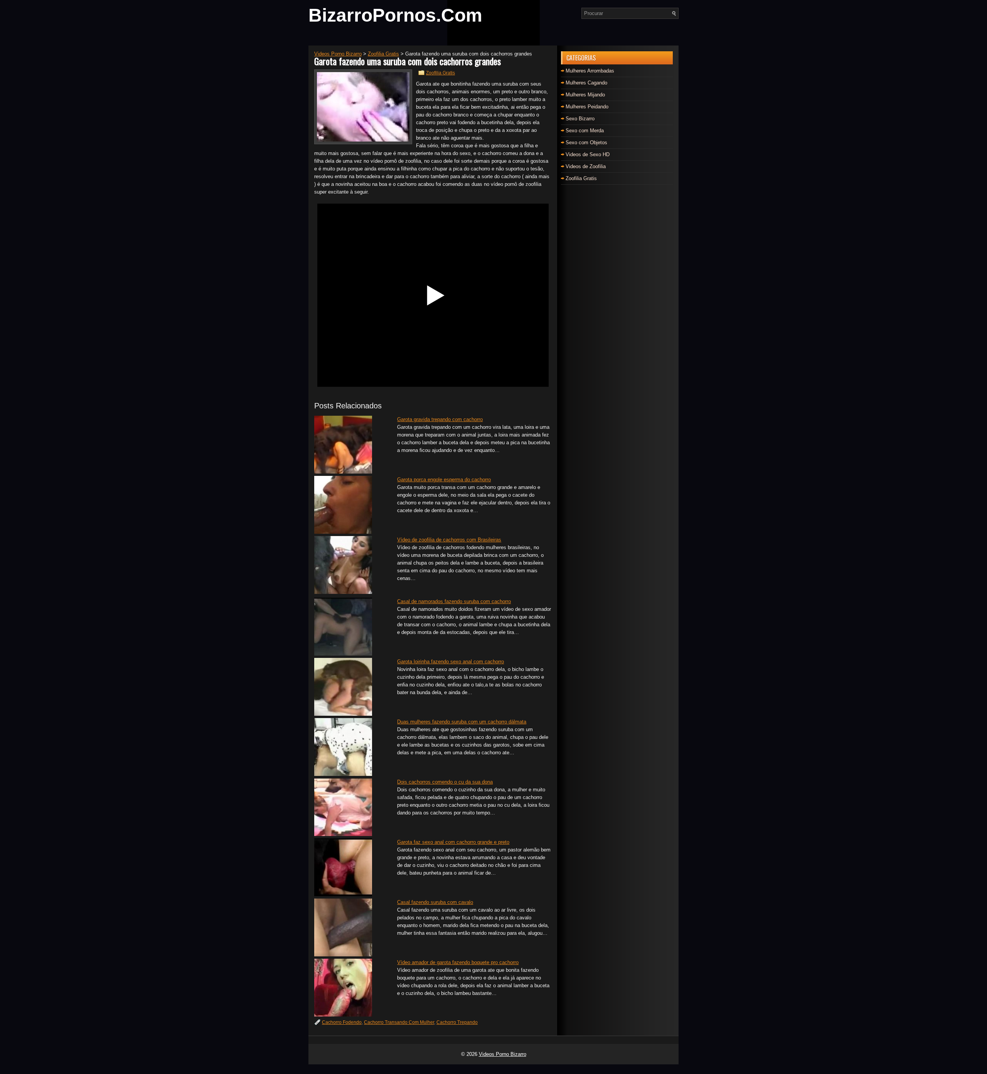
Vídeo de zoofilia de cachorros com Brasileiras (449, 540)
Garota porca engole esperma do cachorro (444, 479)
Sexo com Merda (585, 130)
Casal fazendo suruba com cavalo (435, 902)
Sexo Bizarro (580, 118)
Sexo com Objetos (586, 142)
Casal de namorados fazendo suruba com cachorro (454, 601)
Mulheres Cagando (586, 83)
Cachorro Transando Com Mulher (399, 1022)
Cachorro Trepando (457, 1022)
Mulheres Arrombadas (590, 71)
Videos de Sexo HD (588, 154)
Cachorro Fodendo (342, 1022)
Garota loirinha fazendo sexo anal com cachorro (450, 661)
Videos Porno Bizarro (502, 1054)
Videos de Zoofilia (586, 166)
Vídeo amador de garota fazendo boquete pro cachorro (458, 962)
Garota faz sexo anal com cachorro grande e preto (453, 842)
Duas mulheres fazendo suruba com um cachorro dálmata (461, 722)
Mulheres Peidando (587, 107)
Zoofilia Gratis (440, 73)
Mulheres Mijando (585, 95)
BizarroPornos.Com (395, 15)
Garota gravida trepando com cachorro (440, 419)
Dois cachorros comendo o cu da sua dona (445, 782)
